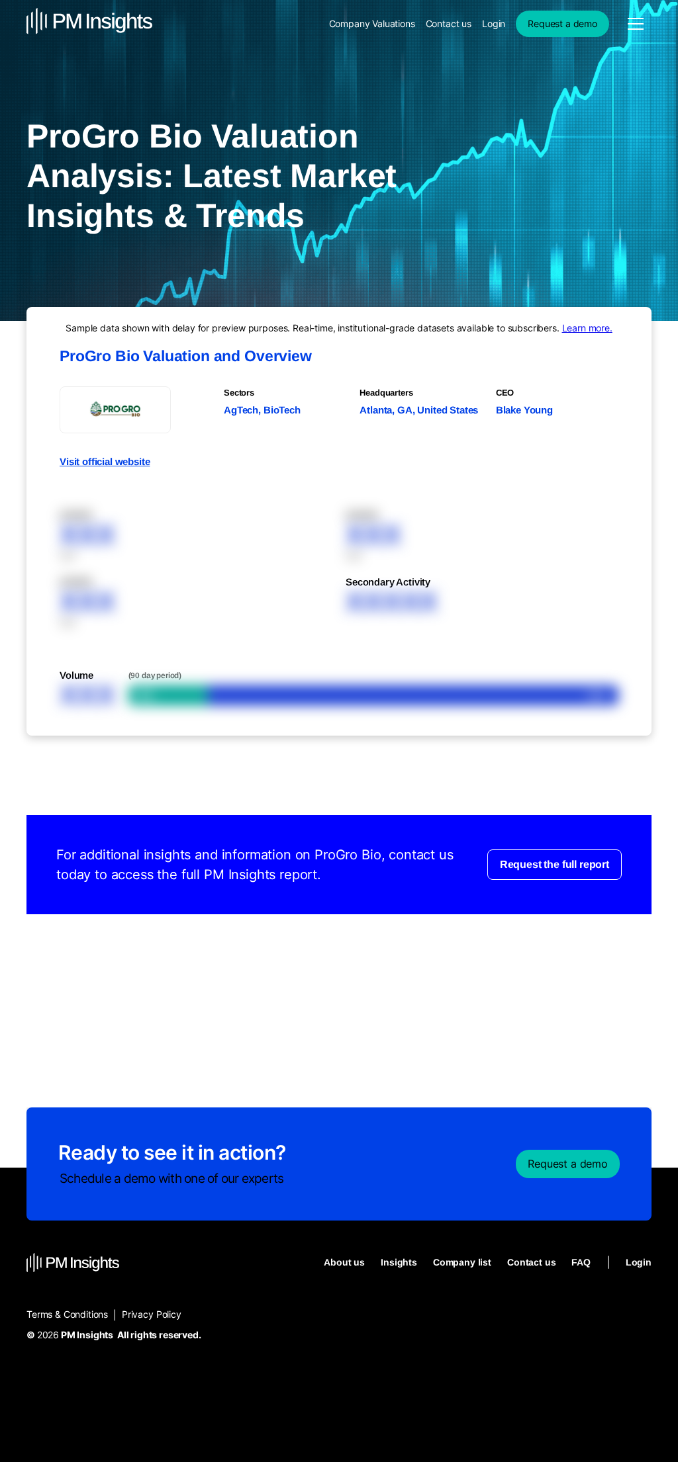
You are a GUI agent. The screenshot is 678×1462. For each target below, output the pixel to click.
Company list (462, 1262)
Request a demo (562, 23)
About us (344, 1262)
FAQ (581, 1262)
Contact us (448, 23)
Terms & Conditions (67, 1314)
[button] (636, 24)
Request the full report (554, 864)
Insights (399, 1262)
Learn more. (587, 327)
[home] (89, 23)
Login (493, 23)
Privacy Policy (151, 1314)
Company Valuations (372, 23)
